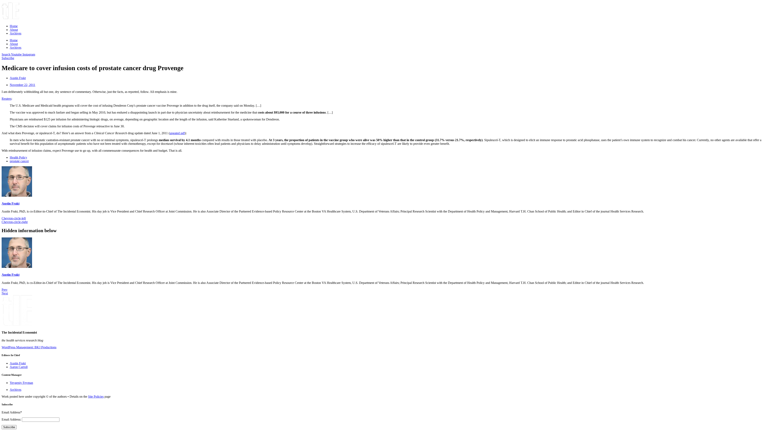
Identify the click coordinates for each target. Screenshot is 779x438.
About (14, 29)
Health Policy (18, 157)
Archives (15, 33)
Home (14, 26)
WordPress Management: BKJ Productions (29, 347)
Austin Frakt (10, 203)
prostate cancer (19, 161)
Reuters (6, 98)
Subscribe (9, 427)
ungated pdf (177, 133)
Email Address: (12, 419)
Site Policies (96, 396)
